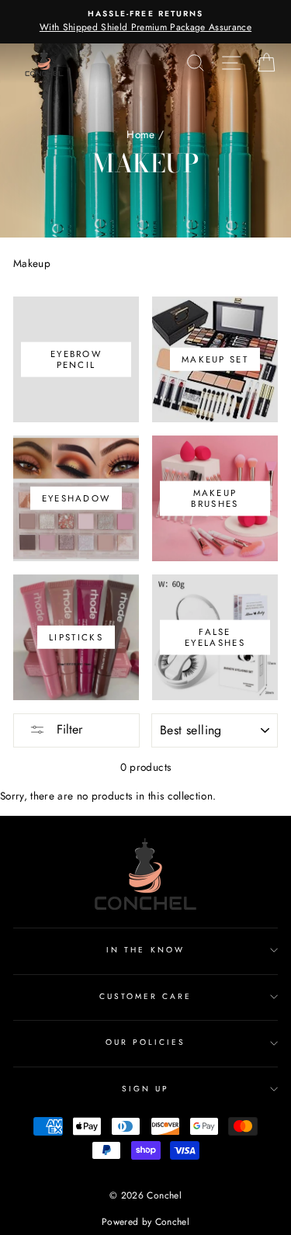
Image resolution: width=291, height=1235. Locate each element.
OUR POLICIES (146, 1042)
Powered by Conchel (145, 1222)
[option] (145, 22)
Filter (67, 729)
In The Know (145, 950)
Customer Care (145, 996)
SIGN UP (145, 1089)
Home (140, 134)
